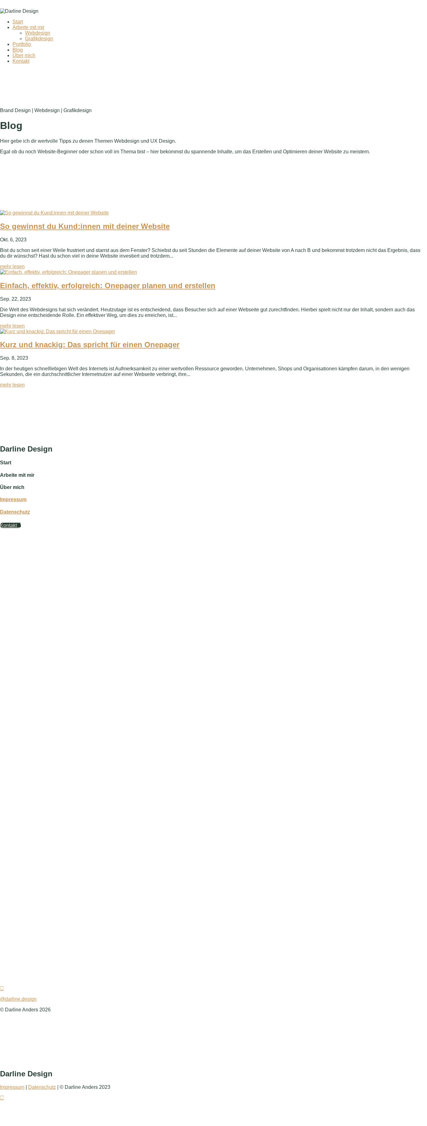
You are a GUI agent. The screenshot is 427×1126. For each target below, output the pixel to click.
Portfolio (22, 44)
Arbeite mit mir (28, 27)
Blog (18, 49)
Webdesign (37, 33)
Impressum (13, 499)
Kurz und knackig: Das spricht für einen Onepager (89, 344)
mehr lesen (12, 266)
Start (18, 21)
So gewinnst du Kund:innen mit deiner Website (85, 226)
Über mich (24, 55)
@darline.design (18, 999)
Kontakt (21, 61)
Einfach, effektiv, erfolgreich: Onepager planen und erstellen (107, 285)
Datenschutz (15, 512)
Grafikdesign (39, 38)
